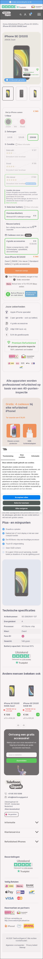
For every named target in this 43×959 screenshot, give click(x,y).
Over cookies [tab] (22, 456)
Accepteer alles (21, 497)
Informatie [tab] (35, 456)
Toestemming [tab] (8, 456)
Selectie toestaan (21, 503)
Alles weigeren (21, 508)
